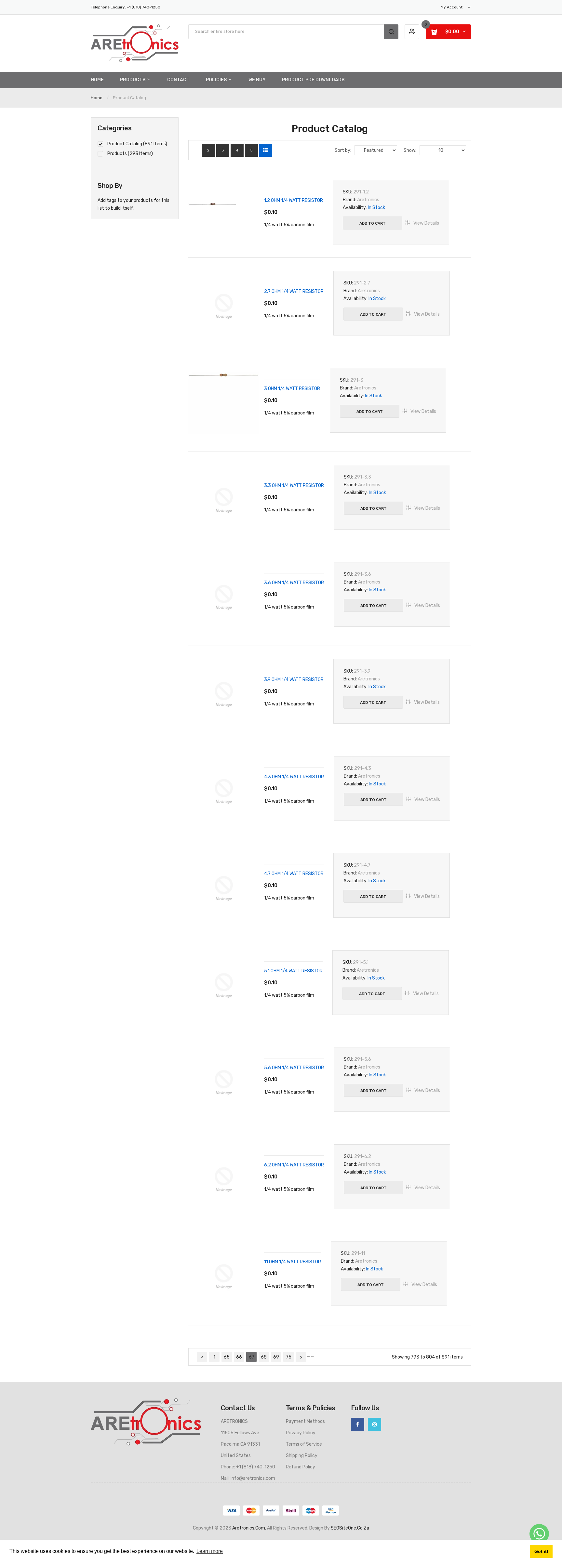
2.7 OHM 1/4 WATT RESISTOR (294, 291)
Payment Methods (305, 1421)
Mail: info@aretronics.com (248, 1478)
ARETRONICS (234, 1421)
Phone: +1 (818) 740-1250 (248, 1467)
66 (239, 1357)
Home (96, 97)
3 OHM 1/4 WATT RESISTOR (292, 388)
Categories (114, 128)
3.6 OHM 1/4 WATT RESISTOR (294, 582)
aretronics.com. (249, 1528)
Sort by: (343, 150)
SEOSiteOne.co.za (350, 1528)
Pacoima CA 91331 (240, 1444)
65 (227, 1357)
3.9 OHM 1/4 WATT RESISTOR (294, 679)
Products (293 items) (130, 153)
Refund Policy (300, 1467)
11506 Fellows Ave (240, 1433)
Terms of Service (304, 1444)
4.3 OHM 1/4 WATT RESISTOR (294, 777)
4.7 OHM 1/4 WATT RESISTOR (294, 873)
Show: (410, 150)
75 (288, 1357)
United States (236, 1455)
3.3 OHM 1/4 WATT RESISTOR (294, 485)
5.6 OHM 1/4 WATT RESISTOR (294, 1067)
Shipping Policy (301, 1455)
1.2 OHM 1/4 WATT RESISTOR (293, 200)
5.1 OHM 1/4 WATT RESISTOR (293, 971)
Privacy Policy (300, 1433)
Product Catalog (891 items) (137, 144)
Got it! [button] (541, 1551)
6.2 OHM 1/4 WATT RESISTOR (294, 1165)
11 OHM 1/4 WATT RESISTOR (292, 1262)
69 (276, 1357)
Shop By (110, 186)
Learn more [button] (209, 1551)
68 (264, 1357)
